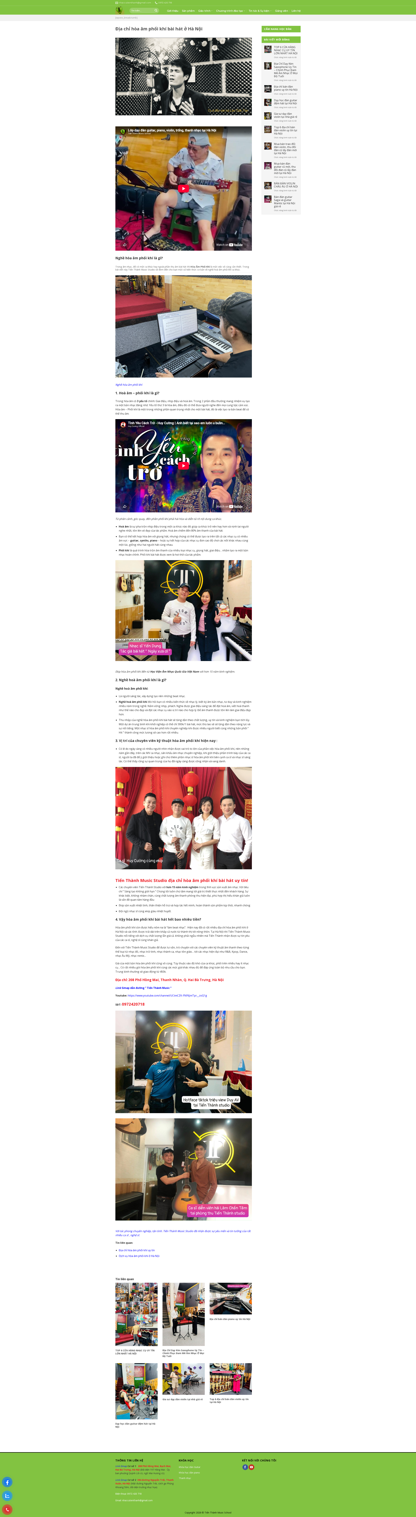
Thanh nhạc (185, 1478)
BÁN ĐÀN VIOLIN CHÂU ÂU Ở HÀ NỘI (286, 185)
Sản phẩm (188, 10)
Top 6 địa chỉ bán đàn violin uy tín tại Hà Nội (229, 1401)
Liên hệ (296, 10)
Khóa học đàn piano (189, 1472)
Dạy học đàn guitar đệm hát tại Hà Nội (135, 1425)
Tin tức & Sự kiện (259, 10)
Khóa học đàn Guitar (189, 1467)
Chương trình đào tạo (229, 10)
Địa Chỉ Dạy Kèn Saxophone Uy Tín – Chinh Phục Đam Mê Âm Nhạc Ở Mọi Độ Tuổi (183, 1353)
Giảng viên (281, 10)
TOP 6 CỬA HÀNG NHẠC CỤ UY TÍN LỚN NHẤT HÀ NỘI (135, 1352)
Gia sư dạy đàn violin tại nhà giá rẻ (182, 1399)
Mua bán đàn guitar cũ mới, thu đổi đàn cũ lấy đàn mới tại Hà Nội (285, 168)
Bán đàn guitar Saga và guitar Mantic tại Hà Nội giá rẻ (284, 201)
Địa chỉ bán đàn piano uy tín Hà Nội (230, 1319)
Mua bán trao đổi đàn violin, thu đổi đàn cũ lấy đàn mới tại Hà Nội (285, 148)
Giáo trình (204, 10)
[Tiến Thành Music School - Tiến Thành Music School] (120, 10)
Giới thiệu (172, 10)
